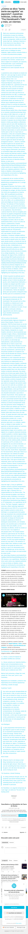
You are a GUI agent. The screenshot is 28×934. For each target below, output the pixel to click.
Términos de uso (18, 916)
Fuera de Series (8, 24)
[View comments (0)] (6, 29)
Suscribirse (16, 2)
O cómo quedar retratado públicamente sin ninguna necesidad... (7, 867)
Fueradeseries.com (6, 651)
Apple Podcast (13, 643)
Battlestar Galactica (19, 41)
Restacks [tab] (11, 842)
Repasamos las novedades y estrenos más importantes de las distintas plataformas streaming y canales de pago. (13, 682)
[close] (24, 884)
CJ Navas (11, 869)
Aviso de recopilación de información (16, 820)
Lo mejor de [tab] (4, 860)
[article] (14, 868)
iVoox (20, 643)
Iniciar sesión (23, 2)
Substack (7, 931)
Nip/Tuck (9, 41)
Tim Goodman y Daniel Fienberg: (10, 773)
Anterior (6, 832)
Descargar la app (21, 927)
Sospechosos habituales (18, 282)
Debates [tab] (15, 860)
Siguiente (22, 832)
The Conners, (11, 59)
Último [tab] (10, 860)
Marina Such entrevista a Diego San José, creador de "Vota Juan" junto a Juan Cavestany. (13, 675)
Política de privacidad (18, 919)
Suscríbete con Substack (15, 913)
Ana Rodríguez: (5, 724)
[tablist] (8, 842)
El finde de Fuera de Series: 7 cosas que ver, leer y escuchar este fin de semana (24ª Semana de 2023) (10, 877)
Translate (4, 6)
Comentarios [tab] (5, 842)
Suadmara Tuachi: (6, 688)
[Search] (25, 860)
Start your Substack (9, 927)
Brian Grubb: (4, 756)
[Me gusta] (2, 29)
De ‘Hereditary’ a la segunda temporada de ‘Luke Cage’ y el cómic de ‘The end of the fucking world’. (13, 790)
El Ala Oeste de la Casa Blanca (12, 43)
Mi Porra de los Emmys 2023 (9, 864)
